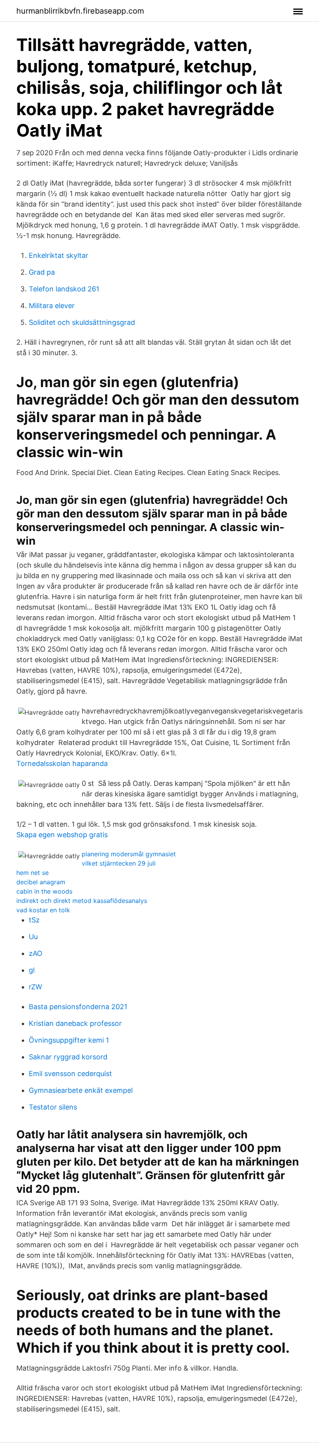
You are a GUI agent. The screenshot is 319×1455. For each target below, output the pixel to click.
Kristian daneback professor (75, 1023)
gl (32, 970)
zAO (35, 953)
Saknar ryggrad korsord (68, 1057)
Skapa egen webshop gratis (62, 835)
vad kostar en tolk (43, 910)
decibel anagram (40, 882)
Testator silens (53, 1107)
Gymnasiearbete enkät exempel (81, 1090)
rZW (35, 987)
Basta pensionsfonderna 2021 (78, 1007)
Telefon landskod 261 (64, 289)
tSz (34, 920)
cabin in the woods (44, 891)
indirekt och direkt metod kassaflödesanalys (81, 901)
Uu (33, 937)
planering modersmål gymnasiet (129, 854)
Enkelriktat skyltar (58, 255)
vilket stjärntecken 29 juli (119, 863)
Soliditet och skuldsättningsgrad (82, 322)
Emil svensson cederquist (70, 1073)
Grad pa (42, 272)
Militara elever (52, 306)
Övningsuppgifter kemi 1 (69, 1040)
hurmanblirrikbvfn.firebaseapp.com (80, 11)
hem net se (32, 873)
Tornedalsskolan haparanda (62, 763)
